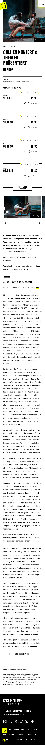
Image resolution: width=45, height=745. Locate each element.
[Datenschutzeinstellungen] (4, 740)
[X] (15, 721)
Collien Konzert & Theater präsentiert (16, 669)
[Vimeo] (32, 721)
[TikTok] (21, 721)
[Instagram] (10, 721)
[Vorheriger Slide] (5, 223)
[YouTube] (26, 721)
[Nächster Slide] (39, 223)
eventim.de (20, 266)
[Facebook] (5, 721)
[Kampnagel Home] (3, 5)
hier (37, 288)
